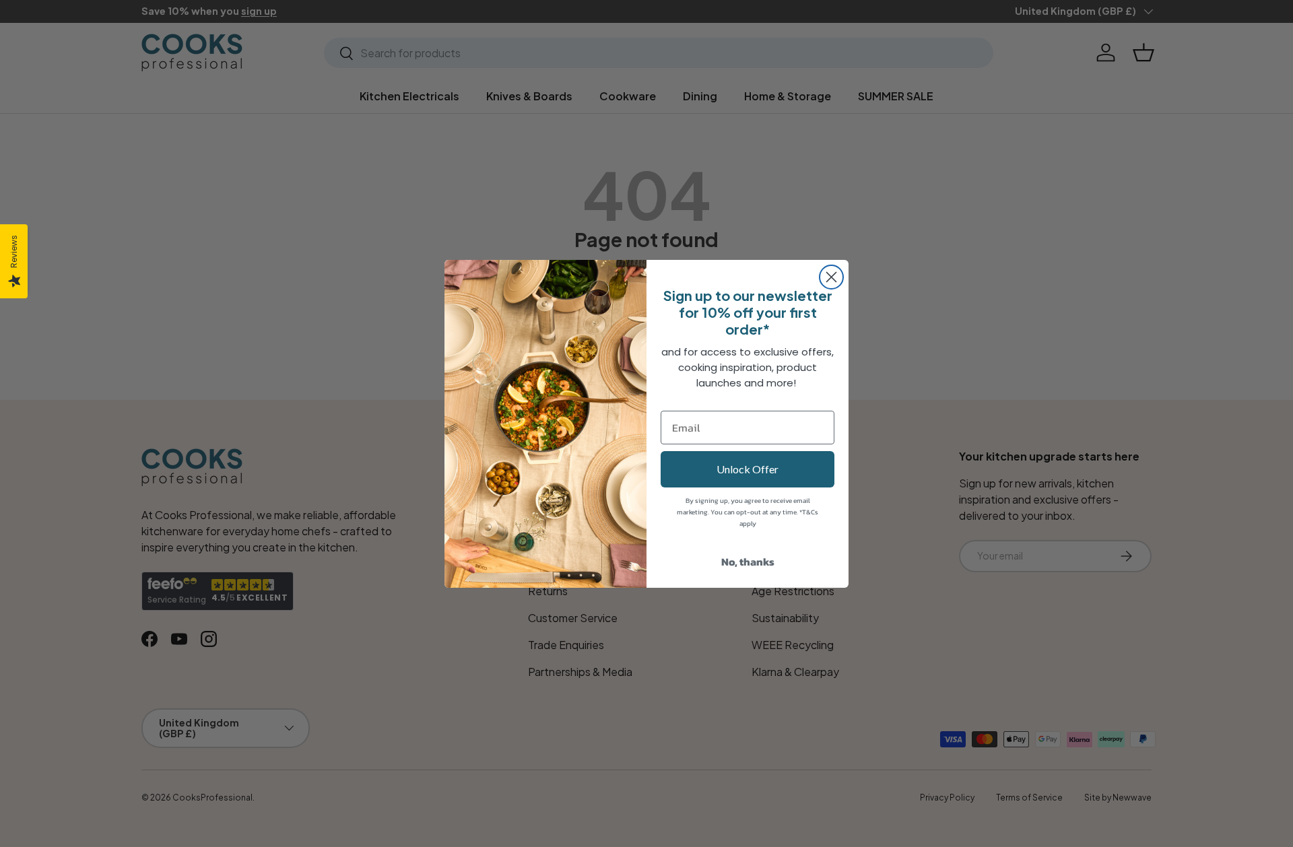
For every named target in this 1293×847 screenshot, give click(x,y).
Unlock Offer (747, 469)
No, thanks (747, 561)
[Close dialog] (831, 277)
